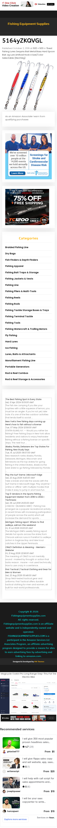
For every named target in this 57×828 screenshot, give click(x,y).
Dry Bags (10, 253)
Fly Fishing (11, 335)
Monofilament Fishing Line (20, 360)
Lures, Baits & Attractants (20, 354)
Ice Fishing (11, 347)
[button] (28, 34)
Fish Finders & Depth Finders (21, 259)
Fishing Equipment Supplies (28, 24)
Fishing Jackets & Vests (19, 278)
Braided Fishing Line (16, 247)
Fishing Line (12, 285)
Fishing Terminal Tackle (19, 316)
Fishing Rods (12, 303)
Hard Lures (11, 341)
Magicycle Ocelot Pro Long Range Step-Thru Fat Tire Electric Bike (28, 675)
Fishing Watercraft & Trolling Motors (26, 329)
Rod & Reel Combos (16, 373)
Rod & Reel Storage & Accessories (25, 379)
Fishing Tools (12, 322)
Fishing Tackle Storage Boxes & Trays (27, 310)
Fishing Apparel (14, 266)
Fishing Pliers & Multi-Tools (20, 291)
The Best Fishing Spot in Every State (23, 399)
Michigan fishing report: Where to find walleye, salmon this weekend (24, 524)
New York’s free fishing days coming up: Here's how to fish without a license (25, 423)
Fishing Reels (12, 297)
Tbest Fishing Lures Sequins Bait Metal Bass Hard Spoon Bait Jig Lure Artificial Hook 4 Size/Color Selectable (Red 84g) (28, 53)
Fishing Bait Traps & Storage (22, 272)
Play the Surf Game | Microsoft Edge (23, 474)
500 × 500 (38, 48)
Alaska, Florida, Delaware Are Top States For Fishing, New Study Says (27, 448)
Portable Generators (17, 366)
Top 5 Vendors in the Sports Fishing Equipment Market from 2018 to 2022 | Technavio (24, 496)
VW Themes (39, 662)
